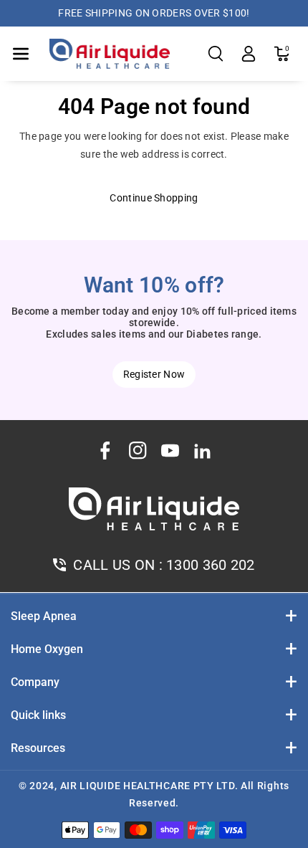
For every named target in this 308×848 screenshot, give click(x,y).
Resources (38, 748)
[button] (21, 54)
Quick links (38, 715)
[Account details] (248, 54)
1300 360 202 (210, 564)
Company (35, 682)
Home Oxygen (47, 649)
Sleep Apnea (44, 616)
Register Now (154, 374)
